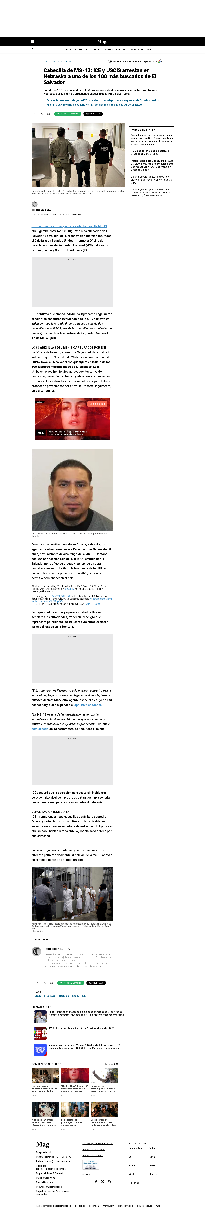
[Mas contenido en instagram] (109, 1181)
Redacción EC (43, 210)
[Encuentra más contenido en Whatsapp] (48, 114)
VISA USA (133, 49)
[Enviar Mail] (33, 210)
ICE (84, 995)
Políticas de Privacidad (93, 1149)
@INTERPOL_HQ (61, 596)
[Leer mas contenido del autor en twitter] (69, 948)
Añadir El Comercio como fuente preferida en (135, 61)
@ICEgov (69, 588)
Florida (68, 49)
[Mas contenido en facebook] (96, 1181)
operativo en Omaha (88, 705)
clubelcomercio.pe (62, 1206)
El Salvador (50, 995)
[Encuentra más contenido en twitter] (41, 114)
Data (152, 1156)
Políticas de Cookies (92, 1155)
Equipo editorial (43, 1152)
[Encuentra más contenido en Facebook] (35, 114)
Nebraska (64, 995)
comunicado (40, 729)
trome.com (109, 1206)
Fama (132, 1165)
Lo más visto (42, 1007)
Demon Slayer (146, 49)
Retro (152, 1165)
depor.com (94, 1206)
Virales (132, 1174)
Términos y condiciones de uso (97, 1143)
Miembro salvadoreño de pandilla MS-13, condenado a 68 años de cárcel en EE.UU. (94, 104)
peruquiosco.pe (144, 1206)
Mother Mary (121, 49)
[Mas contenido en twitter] (102, 1181)
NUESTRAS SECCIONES (138, 1143)
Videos (153, 1148)
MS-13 (75, 995)
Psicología (109, 49)
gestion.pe (80, 1206)
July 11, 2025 (93, 603)
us (130, 1156)
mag (158, 1206)
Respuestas (135, 1148)
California (78, 49)
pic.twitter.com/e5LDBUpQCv (47, 601)
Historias (134, 1182)
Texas (87, 49)
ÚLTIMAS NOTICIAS (142, 130)
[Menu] (34, 42)
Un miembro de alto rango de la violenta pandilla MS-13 (69, 226)
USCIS (38, 995)
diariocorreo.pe (125, 1206)
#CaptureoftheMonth (100, 598)
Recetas (153, 1174)
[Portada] (43, 1149)
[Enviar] (33, 49)
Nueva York (97, 49)
